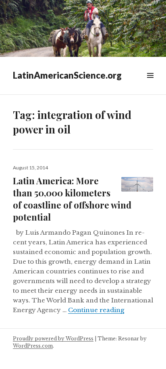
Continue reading (96, 310)
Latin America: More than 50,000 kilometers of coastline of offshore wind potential (72, 199)
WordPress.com (33, 346)
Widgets (150, 84)
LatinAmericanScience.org (67, 75)
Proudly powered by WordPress (53, 339)
